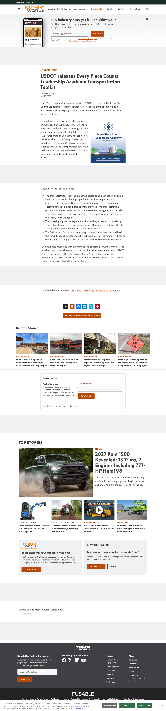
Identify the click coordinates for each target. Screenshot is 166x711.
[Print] (65, 306)
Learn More (31, 569)
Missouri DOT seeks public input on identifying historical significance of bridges (99, 362)
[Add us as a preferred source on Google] (72, 306)
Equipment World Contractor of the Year (46, 552)
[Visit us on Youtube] (83, 660)
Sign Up (25, 679)
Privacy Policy (74, 41)
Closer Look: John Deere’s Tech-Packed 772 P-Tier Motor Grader (99, 528)
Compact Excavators (29, 523)
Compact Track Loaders (62, 523)
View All (115, 566)
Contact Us (139, 699)
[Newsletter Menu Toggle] (147, 9)
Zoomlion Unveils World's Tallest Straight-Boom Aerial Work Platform (131, 528)
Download (96, 566)
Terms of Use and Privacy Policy (88, 39)
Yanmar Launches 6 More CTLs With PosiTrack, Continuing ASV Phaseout (66, 528)
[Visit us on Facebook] (64, 660)
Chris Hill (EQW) (47, 93)
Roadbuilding (48, 70)
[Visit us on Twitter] (70, 660)
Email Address (84, 384)
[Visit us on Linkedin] (77, 660)
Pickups (98, 449)
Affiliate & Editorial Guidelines (119, 699)
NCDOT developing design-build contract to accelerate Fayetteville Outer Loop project (31, 362)
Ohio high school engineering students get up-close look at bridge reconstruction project (132, 362)
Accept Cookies (144, 705)
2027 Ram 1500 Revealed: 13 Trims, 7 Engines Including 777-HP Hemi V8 (120, 462)
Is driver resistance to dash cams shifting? (113, 552)
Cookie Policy (79, 708)
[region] (83, 705)
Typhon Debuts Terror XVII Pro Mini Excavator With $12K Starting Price (34, 528)
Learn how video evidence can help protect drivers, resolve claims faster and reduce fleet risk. (115, 558)
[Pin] (97, 306)
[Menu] (18, 9)
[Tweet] (91, 306)
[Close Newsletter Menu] (147, 19)
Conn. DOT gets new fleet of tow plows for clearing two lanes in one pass (64, 362)
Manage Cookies (98, 699)
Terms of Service (87, 41)
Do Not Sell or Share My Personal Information (69, 699)
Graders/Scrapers (93, 523)
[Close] (162, 705)
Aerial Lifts (122, 523)
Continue (86, 396)
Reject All (127, 705)
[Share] (78, 306)
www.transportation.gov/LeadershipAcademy (95, 290)
